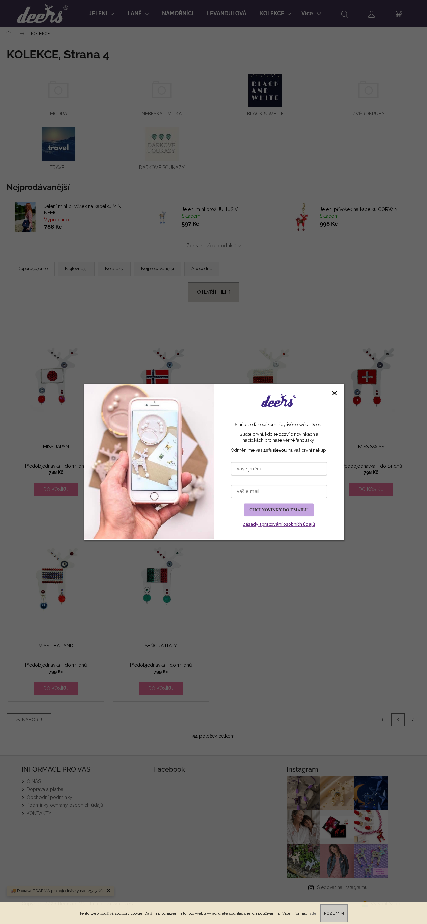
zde (312, 913)
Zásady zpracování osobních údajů (279, 524)
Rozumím (334, 913)
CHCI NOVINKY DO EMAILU (278, 510)
